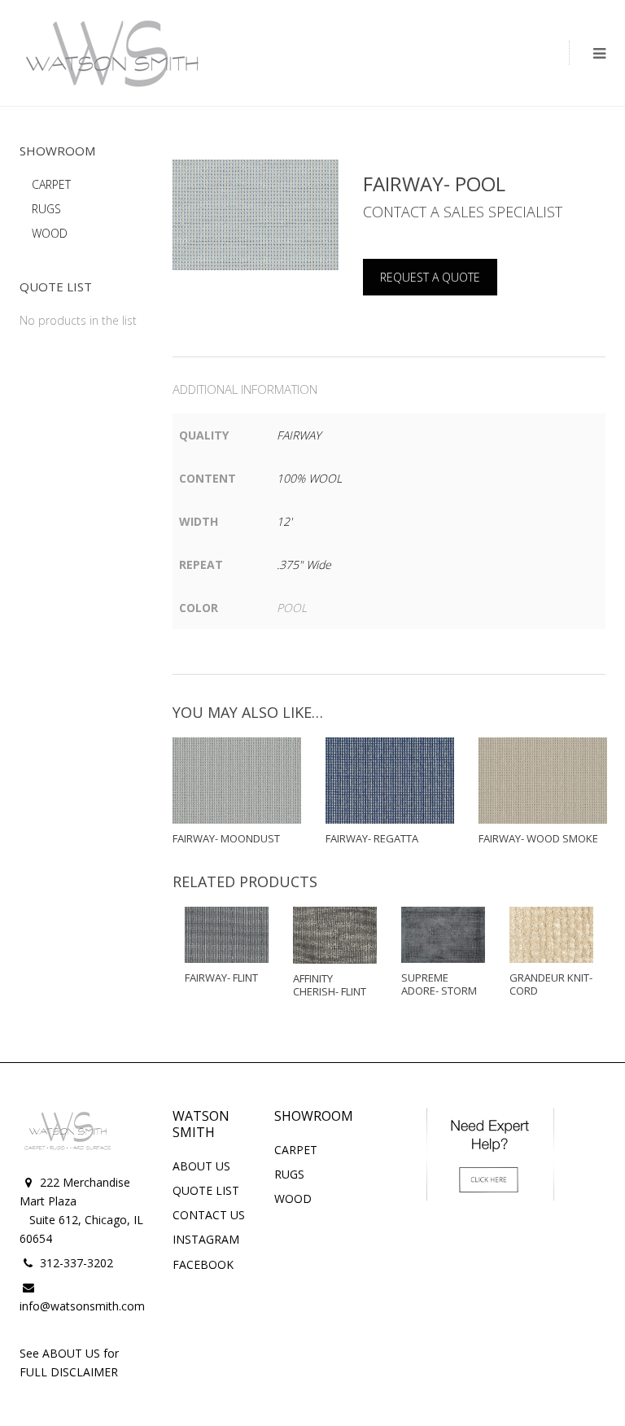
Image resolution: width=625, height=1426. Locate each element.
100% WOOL (309, 478)
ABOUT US (201, 1166)
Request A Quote (430, 277)
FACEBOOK (203, 1264)
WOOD (50, 233)
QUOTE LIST (206, 1190)
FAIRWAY (299, 435)
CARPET (51, 184)
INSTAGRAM (206, 1239)
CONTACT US (209, 1215)
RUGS (46, 209)
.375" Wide (304, 564)
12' (284, 521)
